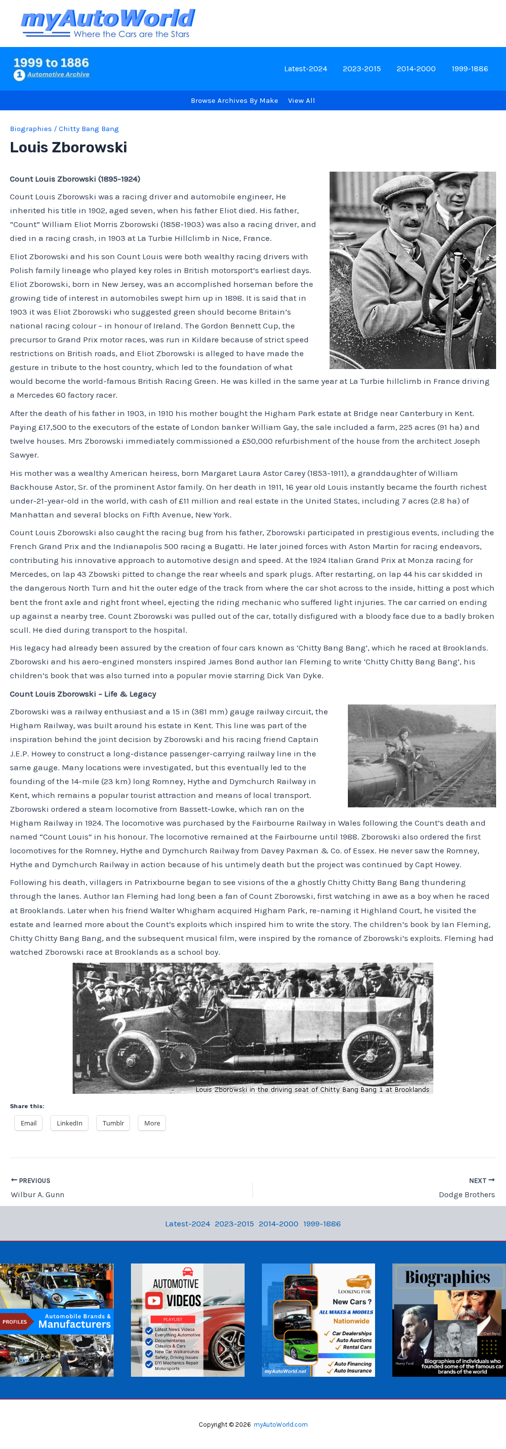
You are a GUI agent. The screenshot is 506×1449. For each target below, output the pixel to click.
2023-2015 (362, 68)
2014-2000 (416, 68)
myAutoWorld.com (281, 1424)
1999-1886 (470, 68)
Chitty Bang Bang (89, 128)
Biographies (31, 128)
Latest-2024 (305, 68)
